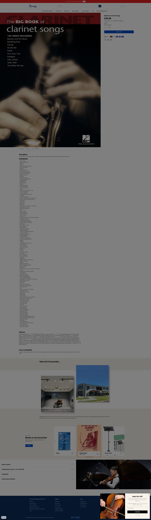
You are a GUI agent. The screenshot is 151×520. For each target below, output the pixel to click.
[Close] (148, 494)
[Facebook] (136, 515)
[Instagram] (138, 515)
